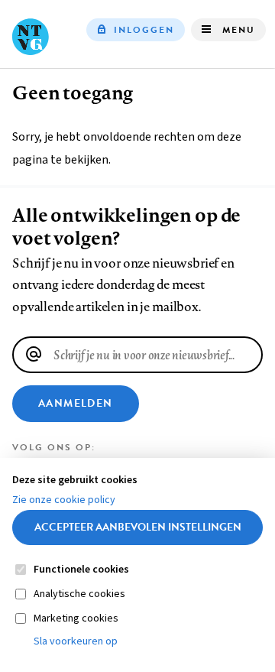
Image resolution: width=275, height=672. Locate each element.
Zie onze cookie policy (63, 500)
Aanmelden (75, 403)
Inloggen (144, 30)
